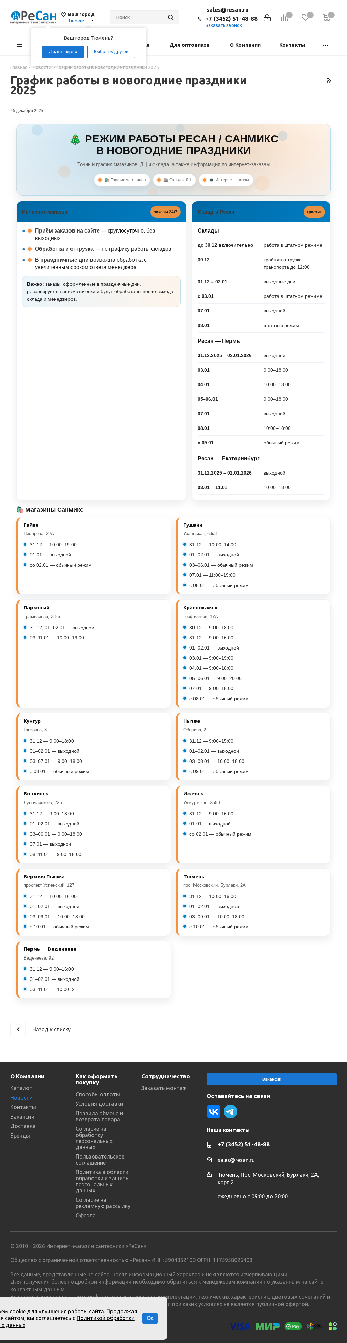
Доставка (23, 1126)
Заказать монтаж (164, 1088)
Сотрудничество (165, 1076)
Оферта (86, 1215)
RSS (329, 80)
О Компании (27, 1076)
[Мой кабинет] (267, 17)
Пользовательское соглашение (100, 1159)
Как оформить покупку (97, 1079)
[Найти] (171, 17)
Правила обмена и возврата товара (99, 1116)
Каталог (21, 1088)
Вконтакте (213, 1111)
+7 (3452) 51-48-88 (231, 18)
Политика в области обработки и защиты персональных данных (103, 1181)
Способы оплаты (98, 1094)
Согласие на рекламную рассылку (103, 1203)
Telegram (230, 1111)
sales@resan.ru (228, 9)
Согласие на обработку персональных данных (94, 1138)
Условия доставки (99, 1104)
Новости (21, 1098)
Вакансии (22, 1117)
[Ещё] (325, 45)
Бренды (20, 1135)
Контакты (23, 1107)
